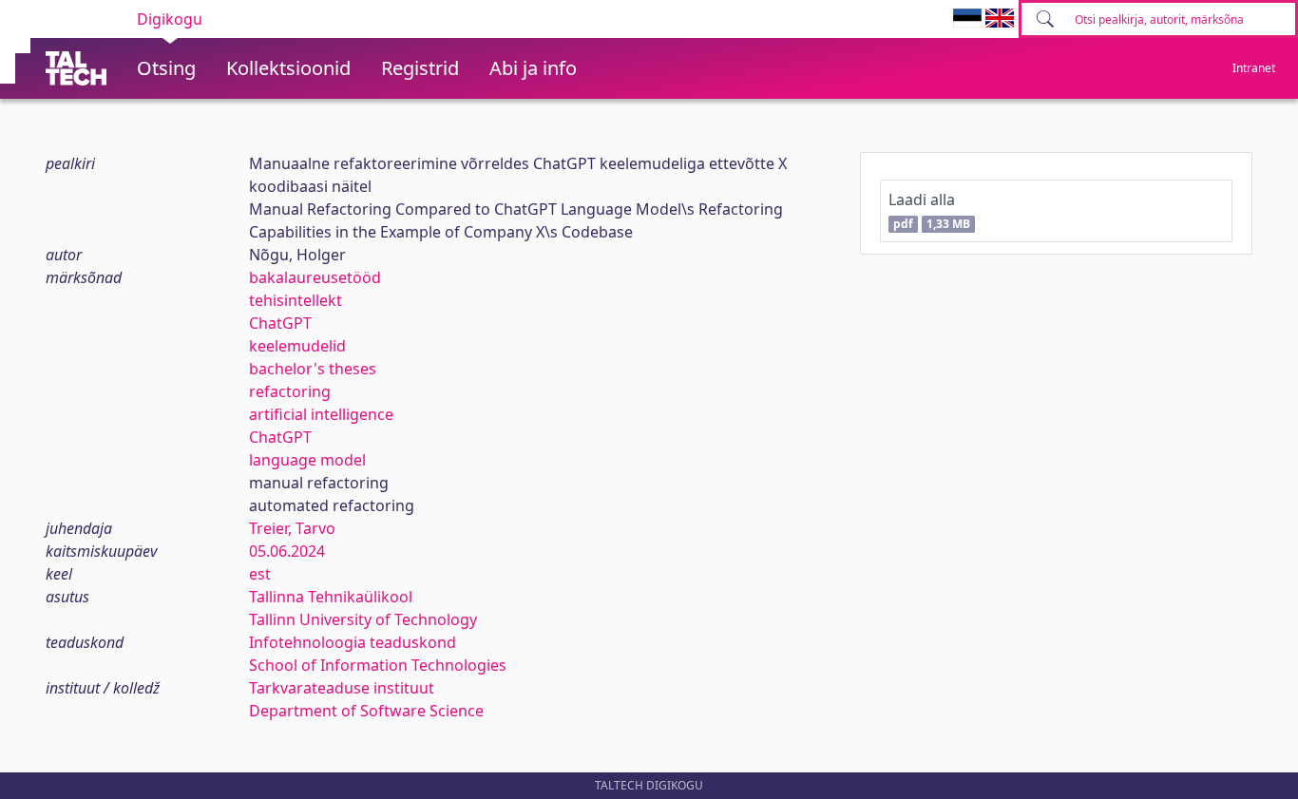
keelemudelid (297, 345)
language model (307, 459)
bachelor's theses (312, 368)
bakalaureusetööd (315, 277)
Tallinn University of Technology (363, 619)
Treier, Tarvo (292, 528)
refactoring (290, 391)
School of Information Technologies (377, 665)
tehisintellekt (295, 300)
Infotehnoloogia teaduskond (352, 642)
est (260, 573)
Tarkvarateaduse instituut (341, 687)
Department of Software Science (366, 710)
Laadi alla (928, 210)
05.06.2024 (287, 551)
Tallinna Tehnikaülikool (330, 596)
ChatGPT (280, 323)
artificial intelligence (321, 414)
